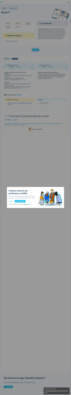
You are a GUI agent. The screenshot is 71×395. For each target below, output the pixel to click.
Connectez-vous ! (26, 204)
